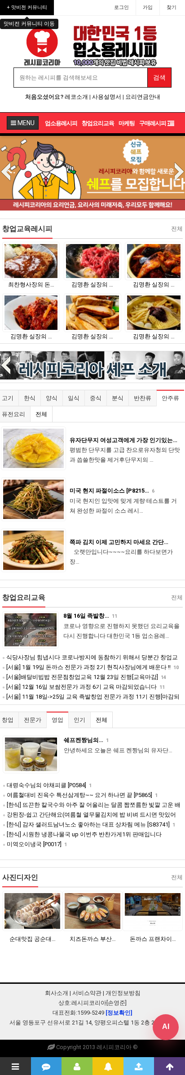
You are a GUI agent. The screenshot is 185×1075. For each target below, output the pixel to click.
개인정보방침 (123, 993)
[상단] (169, 1066)
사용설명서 (106, 96)
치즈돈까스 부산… (71, 939)
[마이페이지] (77, 1066)
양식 (51, 398)
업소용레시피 (61, 123)
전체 (41, 414)
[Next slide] (179, 172)
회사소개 (56, 993)
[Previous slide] (6, 172)
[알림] (107, 1066)
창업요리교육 (98, 123)
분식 (117, 398)
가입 (148, 7)
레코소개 (76, 96)
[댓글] (46, 1066)
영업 (57, 720)
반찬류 (142, 398)
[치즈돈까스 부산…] (72, 910)
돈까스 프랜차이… (132, 939)
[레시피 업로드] (138, 1066)
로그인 (121, 7)
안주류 (170, 398)
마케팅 (127, 123)
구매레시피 (152, 123)
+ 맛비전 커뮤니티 (27, 7)
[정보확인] (119, 1012)
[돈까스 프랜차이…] (132, 910)
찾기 (171, 7)
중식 (95, 398)
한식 (29, 398)
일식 (73, 398)
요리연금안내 (142, 96)
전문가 (32, 720)
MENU (25, 122)
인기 (79, 720)
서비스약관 (86, 993)
